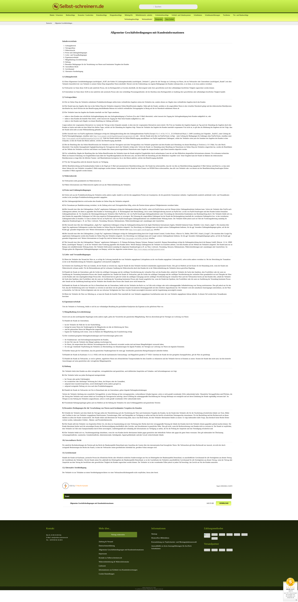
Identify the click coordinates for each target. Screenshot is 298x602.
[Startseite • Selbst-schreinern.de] (75, 10)
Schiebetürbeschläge (162, 15)
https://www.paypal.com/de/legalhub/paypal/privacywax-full (82, 138)
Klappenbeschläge (116, 15)
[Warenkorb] (248, 6)
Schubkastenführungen (212, 15)
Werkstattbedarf (147, 19)
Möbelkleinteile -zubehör (144, 15)
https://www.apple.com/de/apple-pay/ (141, 230)
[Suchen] (195, 7)
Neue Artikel (169, 19)
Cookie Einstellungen (106, 574)
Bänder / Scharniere (56, 15)
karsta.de (161, 589)
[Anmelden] (234, 6)
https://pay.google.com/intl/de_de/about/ (135, 238)
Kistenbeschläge (101, 15)
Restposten (158, 19)
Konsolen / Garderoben (85, 15)
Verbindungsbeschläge (131, 19)
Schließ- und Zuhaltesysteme (181, 15)
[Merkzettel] (241, 6)
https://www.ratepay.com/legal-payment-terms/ (149, 249)
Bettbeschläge (70, 15)
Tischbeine (226, 15)
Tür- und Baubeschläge (240, 15)
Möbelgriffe (129, 15)
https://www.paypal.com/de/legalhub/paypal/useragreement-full (114, 136)
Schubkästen (198, 15)
